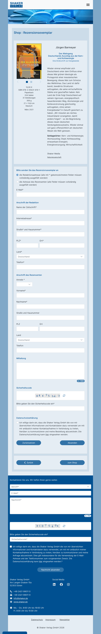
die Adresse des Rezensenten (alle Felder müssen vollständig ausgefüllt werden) (47, 183)
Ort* (42, 240)
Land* (19, 252)
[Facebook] (61, 584)
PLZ (18, 324)
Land (18, 335)
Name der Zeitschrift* (26, 207)
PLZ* (18, 240)
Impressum (50, 619)
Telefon (19, 345)
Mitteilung (21, 358)
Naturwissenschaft (54, 157)
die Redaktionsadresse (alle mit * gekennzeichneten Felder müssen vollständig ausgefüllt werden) (50, 176)
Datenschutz (37, 619)
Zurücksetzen (28, 443)
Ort (41, 324)
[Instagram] (68, 584)
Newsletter (65, 619)
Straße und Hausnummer (27, 313)
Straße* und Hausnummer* (28, 229)
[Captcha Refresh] (64, 395)
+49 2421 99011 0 (22, 591)
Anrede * (20, 279)
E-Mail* (19, 190)
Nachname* (21, 301)
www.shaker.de (21, 602)
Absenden (72, 443)
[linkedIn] (54, 584)
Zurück (30, 462)
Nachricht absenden (50, 569)
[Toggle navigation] (88, 5)
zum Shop (72, 462)
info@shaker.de (21, 598)
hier (47, 434)
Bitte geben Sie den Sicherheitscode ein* (35, 403)
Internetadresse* (24, 218)
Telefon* (20, 262)
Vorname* (21, 290)
